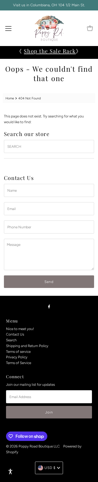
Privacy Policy (16, 357)
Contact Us (15, 334)
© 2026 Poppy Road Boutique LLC (33, 446)
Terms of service (18, 351)
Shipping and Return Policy (27, 346)
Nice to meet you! (20, 329)
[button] (10, 471)
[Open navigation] (8, 28)
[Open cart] (89, 28)
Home (9, 98)
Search (11, 340)
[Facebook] (49, 306)
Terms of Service (18, 363)
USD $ (50, 468)
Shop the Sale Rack (50, 50)
